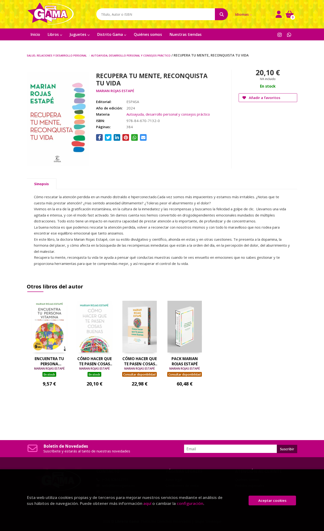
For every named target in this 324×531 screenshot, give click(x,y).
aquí (147, 503)
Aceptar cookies (272, 500)
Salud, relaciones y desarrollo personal (57, 55)
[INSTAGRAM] (279, 34)
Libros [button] (54, 34)
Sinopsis (41, 183)
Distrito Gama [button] (110, 34)
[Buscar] (221, 14)
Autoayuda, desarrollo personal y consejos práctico (131, 55)
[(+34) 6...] (289, 34)
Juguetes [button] (78, 34)
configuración (190, 503)
